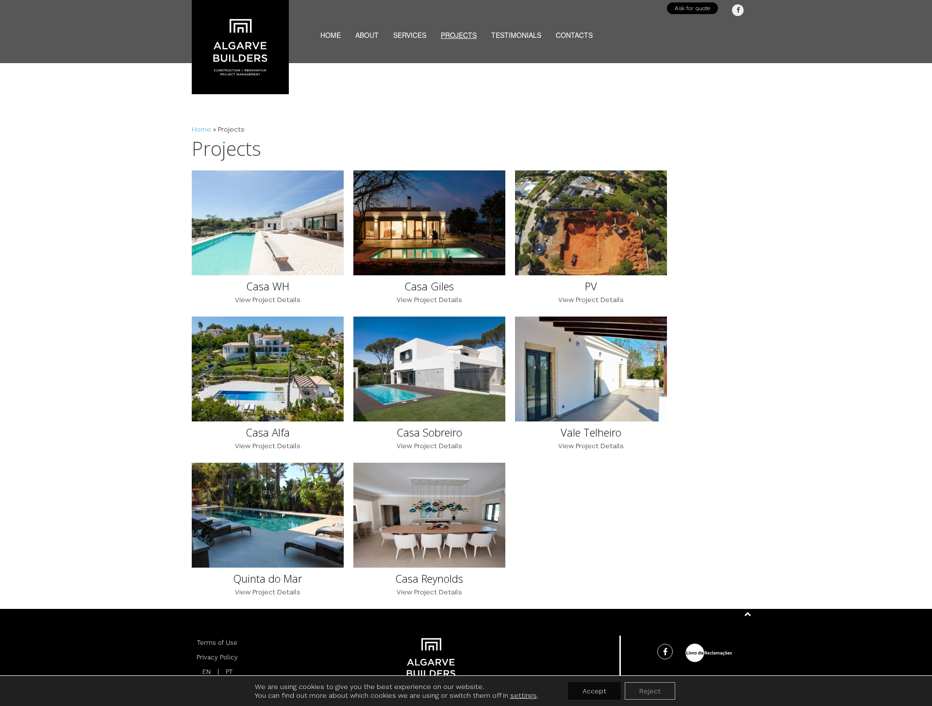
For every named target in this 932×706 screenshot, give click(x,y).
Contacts (574, 32)
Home (330, 32)
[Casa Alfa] (268, 390)
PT (229, 671)
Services (409, 32)
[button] (692, 8)
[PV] (591, 244)
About (367, 32)
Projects (459, 32)
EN (206, 671)
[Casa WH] (268, 244)
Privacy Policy (217, 657)
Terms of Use (217, 642)
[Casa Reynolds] (429, 536)
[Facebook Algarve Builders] (738, 10)
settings (523, 695)
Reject (650, 691)
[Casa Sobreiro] (429, 390)
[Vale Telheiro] (591, 390)
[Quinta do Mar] (268, 536)
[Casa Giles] (429, 244)
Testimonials (516, 32)
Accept (594, 691)
